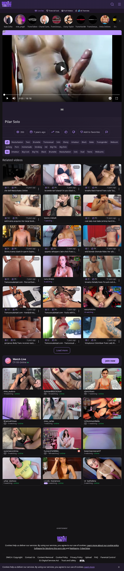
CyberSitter (85, 548)
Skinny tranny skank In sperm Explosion (20, 252)
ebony (65, 142)
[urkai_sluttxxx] (22, 471)
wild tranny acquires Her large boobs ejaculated (19, 221)
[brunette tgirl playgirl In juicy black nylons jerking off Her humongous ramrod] (62, 178)
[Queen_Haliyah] (62, 209)
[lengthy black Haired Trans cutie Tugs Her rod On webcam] (102, 178)
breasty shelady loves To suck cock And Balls (100, 282)
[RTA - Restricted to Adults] (82, 560)
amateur (75, 142)
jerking (9, 147)
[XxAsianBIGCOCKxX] (62, 382)
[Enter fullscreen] (117, 98)
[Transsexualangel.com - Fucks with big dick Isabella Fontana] (62, 300)
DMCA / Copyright (14, 557)
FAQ (96, 557)
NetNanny (74, 548)
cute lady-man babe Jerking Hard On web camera (100, 221)
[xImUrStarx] (102, 382)
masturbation (17, 142)
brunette (36, 142)
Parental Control (108, 557)
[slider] (62, 94)
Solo (75, 152)
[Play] (62, 68)
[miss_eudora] (22, 382)
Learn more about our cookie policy (103, 545)
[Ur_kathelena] (102, 471)
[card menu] (38, 189)
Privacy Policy (76, 557)
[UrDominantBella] (102, 412)
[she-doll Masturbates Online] (22, 178)
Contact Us (30, 557)
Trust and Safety (68, 560)
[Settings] (110, 98)
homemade (27, 147)
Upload (88, 557)
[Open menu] (119, 4)
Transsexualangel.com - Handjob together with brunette (19, 313)
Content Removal (45, 557)
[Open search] (112, 4)
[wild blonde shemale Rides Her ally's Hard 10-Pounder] (102, 239)
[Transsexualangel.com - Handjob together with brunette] (22, 300)
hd (46, 147)
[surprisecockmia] (22, 442)
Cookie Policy (62, 557)
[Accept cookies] (119, 567)
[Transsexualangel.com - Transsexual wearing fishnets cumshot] (62, 331)
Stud (82, 152)
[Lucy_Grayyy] (62, 270)
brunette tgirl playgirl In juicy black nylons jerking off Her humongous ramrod (60, 191)
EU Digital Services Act (49, 560)
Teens (89, 152)
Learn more (89, 567)
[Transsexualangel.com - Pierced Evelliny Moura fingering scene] (22, 270)
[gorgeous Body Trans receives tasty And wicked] (22, 331)
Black (43, 152)
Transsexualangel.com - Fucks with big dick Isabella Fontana (60, 313)
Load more (62, 350)
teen (28, 142)
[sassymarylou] (102, 300)
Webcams (99, 152)
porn (17, 147)
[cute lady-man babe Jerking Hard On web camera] (102, 209)
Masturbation (65, 152)
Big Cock (25, 152)
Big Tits (35, 152)
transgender (102, 142)
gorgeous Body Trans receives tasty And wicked (19, 343)
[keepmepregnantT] (102, 442)
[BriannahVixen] (22, 412)
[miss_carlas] (62, 412)
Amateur (15, 152)
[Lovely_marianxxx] (62, 471)
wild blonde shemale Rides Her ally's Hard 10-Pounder (100, 252)
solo (58, 142)
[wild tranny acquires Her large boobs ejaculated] (22, 209)
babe (91, 142)
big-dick (63, 147)
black (84, 142)
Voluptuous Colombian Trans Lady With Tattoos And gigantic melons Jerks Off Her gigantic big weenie (100, 343)
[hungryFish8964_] (62, 442)
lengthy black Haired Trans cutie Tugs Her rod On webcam (100, 191)
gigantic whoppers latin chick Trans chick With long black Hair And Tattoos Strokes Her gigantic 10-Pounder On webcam (60, 252)
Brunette (52, 152)
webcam (114, 142)
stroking (38, 147)
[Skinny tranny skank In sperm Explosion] (22, 239)
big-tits (53, 147)
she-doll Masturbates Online (16, 191)
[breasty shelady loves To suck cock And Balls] (102, 270)
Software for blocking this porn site (50, 548)
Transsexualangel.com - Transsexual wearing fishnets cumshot (60, 343)
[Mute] (14, 98)
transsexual (48, 142)
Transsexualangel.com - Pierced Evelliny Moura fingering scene (19, 282)
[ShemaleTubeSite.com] (6, 4)
